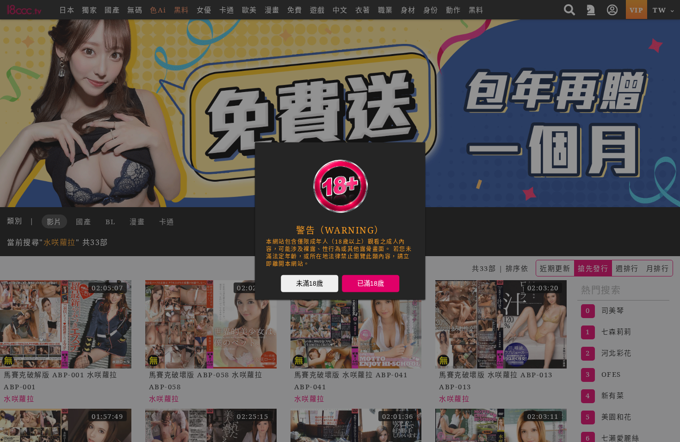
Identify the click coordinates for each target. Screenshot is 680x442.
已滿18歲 (370, 283)
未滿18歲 (309, 283)
